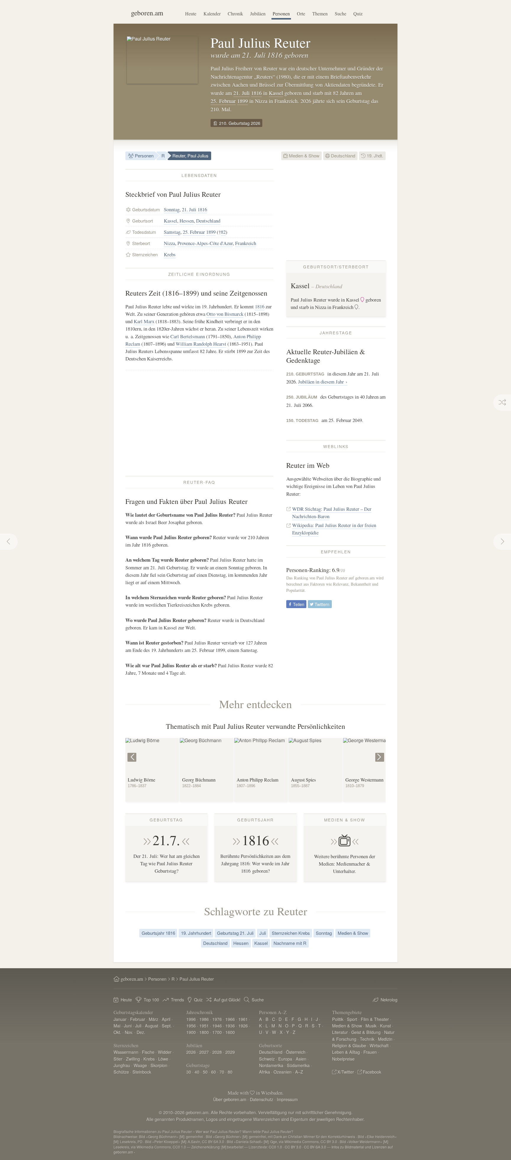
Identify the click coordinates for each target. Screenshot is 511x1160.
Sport (352, 1019)
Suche (340, 13)
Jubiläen (258, 13)
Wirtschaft (379, 1045)
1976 (217, 1019)
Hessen (187, 220)
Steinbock (141, 1072)
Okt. (117, 1032)
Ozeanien (283, 1072)
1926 (243, 1025)
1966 (230, 1019)
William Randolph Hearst (201, 343)
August (151, 1025)
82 (223, 231)
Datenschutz (261, 1099)
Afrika (264, 1072)
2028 (217, 1052)
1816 (256, 92)
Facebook (372, 1072)
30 (188, 1072)
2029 (230, 1052)
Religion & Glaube (349, 1045)
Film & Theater (375, 1019)
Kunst (385, 1025)
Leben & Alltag (346, 1052)
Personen (281, 13)
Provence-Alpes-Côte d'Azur (205, 243)
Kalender (212, 13)
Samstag (172, 231)
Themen (320, 13)
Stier (118, 1059)
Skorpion (159, 1065)
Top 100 (151, 999)
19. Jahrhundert (196, 933)
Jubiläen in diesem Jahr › (322, 381)
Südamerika (298, 1065)
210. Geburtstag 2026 (239, 123)
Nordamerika (271, 1065)
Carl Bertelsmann (187, 336)
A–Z (299, 1072)
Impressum (287, 1099)
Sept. (167, 1025)
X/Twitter (345, 1072)
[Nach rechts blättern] (380, 753)
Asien (301, 1059)
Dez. (141, 1032)
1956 (191, 1025)
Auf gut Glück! (227, 999)
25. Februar (223, 100)
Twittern (321, 604)
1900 (191, 1032)
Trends (177, 999)
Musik (371, 1025)
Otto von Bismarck (224, 313)
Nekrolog (389, 999)
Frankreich (245, 243)
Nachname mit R (290, 943)
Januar (120, 1019)
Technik (367, 1039)
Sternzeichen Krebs (291, 933)
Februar (137, 1019)
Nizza (169, 243)
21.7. (166, 840)
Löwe (163, 1059)
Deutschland (342, 155)
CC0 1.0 (275, 1146)
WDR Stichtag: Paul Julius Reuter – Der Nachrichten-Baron (331, 512)
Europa (285, 1059)
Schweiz (267, 1059)
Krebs (170, 254)
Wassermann (126, 1052)
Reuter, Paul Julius (190, 155)
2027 (204, 1052)
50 (205, 1072)
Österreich (295, 1052)
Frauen (370, 1052)
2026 (191, 1052)
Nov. (129, 1032)
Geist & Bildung (366, 1032)
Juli (262, 933)
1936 (230, 1025)
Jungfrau (122, 1065)
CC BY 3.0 (293, 1146)
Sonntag (172, 209)
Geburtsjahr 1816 (158, 933)
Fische (148, 1052)
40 (197, 1072)
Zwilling (133, 1059)
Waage (140, 1065)
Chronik (235, 13)
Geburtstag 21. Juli (235, 933)
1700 (217, 1032)
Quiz (358, 13)
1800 (204, 1032)
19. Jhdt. (374, 155)
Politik (337, 1019)
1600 (230, 1032)
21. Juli (241, 92)
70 (221, 1072)
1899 (242, 100)
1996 (191, 1019)
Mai (117, 1025)
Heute (190, 13)
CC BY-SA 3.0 (315, 1146)
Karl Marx (144, 321)
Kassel (276, 92)
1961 (243, 1019)
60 (213, 1072)
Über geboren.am (229, 1099)
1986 (204, 1019)
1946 (217, 1025)
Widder (165, 1052)
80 (230, 1072)
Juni (128, 1025)
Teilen (298, 604)
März (153, 1019)
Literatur (340, 1032)
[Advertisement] (199, 422)
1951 (204, 1025)
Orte (301, 13)
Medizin (385, 1039)
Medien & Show (303, 155)
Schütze (121, 1072)
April (166, 1019)
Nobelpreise (343, 1059)
